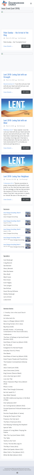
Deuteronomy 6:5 (8, 84)
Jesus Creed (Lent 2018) (10, 367)
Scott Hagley (7, 282)
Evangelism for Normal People (13, 348)
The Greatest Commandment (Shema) (15, 362)
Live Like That (7, 379)
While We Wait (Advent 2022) (12, 455)
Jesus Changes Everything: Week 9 (11, 221)
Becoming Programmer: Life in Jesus (13, 324)
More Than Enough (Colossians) (13, 389)
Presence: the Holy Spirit (11, 419)
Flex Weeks (7, 353)
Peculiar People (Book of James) (13, 413)
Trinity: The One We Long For (12, 443)
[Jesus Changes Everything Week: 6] (28, 246)
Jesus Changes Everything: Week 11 (12, 213)
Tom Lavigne (7, 285)
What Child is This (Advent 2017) (13, 452)
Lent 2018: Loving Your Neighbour (16, 176)
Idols (5, 365)
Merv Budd (6, 274)
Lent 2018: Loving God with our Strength (15, 75)
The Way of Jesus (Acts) (10, 446)
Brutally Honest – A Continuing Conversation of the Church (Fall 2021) (15, 330)
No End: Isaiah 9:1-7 (9, 392)
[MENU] (30, 3)
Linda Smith (7, 299)
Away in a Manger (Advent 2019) (13, 321)
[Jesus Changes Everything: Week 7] (28, 239)
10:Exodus (6, 315)
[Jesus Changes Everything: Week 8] (28, 230)
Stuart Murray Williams (10, 291)
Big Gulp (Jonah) (8, 326)
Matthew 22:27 (8, 130)
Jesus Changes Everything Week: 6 (11, 244)
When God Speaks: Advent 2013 (13, 449)
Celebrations (7, 334)
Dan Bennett (7, 265)
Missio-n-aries (7, 386)
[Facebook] (17, 472)
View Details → (8, 46)
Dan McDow (7, 288)
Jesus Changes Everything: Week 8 (11, 229)
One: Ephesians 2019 (9, 403)
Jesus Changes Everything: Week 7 (11, 237)
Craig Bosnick (7, 263)
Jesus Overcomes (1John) (11, 370)
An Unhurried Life (9, 318)
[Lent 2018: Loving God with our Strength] (17, 62)
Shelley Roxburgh (8, 294)
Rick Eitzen (21, 80)
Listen (27, 46)
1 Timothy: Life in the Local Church (14, 312)
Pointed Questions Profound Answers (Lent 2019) (16, 409)
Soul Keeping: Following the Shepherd (15, 424)
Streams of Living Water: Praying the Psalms (14, 431)
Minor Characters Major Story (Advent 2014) (15, 383)
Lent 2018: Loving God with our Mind (15, 121)
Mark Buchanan (8, 271)
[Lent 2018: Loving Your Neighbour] (17, 164)
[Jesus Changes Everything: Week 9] (28, 222)
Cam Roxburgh (22, 38)
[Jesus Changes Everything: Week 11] (28, 214)
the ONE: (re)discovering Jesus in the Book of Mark (16, 399)
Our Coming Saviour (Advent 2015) (14, 405)
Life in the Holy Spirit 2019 (11, 376)
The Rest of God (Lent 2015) (12, 422)
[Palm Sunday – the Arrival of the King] (17, 20)
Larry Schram (7, 297)
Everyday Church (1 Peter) (11, 350)
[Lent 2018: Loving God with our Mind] (17, 108)
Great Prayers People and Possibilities (15, 359)
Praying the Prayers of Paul (12, 416)
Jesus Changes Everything (10, 217)
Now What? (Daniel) (9, 395)
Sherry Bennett (8, 268)
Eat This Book (7, 345)
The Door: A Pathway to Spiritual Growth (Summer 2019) (16, 338)
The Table (6, 438)
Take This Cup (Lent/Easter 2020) (13, 435)
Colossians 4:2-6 (8, 183)
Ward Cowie (7, 277)
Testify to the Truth (9, 441)
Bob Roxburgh (21, 126)
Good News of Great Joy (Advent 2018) (15, 342)
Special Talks (7, 427)
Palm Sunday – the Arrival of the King (15, 34)
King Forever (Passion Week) (12, 373)
